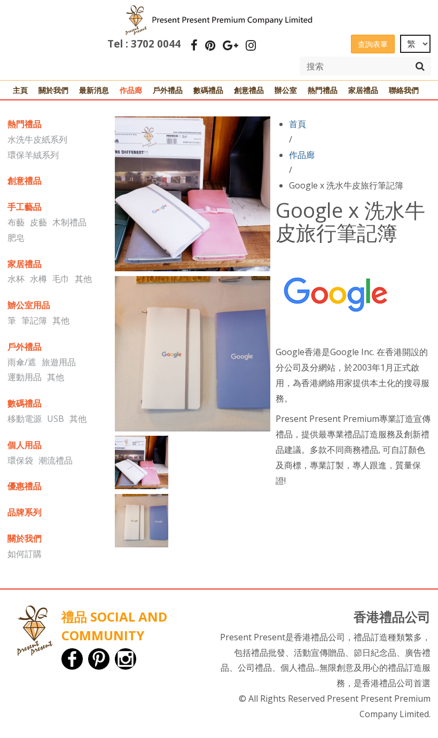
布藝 (16, 222)
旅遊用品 (59, 362)
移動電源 (24, 419)
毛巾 (60, 279)
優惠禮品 (24, 486)
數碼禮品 (208, 90)
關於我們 (53, 90)
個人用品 (24, 445)
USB (55, 419)
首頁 (297, 124)
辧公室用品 (28, 305)
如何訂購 (24, 554)
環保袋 (20, 460)
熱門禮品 (323, 90)
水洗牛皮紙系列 (37, 139)
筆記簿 (34, 320)
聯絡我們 (404, 90)
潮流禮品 (55, 460)
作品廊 (131, 90)
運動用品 (24, 377)
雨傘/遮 (21, 362)
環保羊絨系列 (33, 155)
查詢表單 (373, 44)
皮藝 (38, 222)
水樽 (38, 279)
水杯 (16, 279)
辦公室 (286, 90)
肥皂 (16, 238)
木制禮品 (69, 222)
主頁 (20, 90)
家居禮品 (363, 90)
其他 (83, 279)
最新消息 (94, 90)
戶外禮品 (168, 90)
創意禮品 (249, 90)
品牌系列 (24, 512)
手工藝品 (24, 207)
